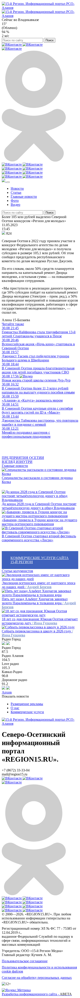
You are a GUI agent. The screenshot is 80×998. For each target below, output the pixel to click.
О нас (15, 708)
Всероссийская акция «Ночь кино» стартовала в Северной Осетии (38, 344)
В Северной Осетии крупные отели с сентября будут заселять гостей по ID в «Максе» (37, 408)
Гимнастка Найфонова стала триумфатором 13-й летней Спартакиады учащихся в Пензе (39, 332)
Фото (15, 200)
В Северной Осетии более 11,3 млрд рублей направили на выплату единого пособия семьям (38, 388)
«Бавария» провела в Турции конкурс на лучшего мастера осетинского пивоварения (39, 522)
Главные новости (24, 196)
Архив (7, 692)
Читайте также (13, 324)
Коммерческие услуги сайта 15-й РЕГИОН (39, 560)
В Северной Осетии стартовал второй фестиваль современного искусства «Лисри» (39, 538)
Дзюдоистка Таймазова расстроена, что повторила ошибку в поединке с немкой (40, 420)
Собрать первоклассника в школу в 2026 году (37, 631)
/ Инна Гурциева (44, 623)
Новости (17, 188)
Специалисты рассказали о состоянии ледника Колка (37, 480)
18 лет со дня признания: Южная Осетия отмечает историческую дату (40, 621)
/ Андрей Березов (38, 587)
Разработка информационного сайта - (37, 994)
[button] (4, 181)
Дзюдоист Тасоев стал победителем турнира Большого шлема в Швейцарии (35, 356)
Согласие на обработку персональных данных (37, 977)
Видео (15, 204)
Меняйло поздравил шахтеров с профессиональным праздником (26, 432)
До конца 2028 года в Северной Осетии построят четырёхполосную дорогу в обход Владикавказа (39, 506)
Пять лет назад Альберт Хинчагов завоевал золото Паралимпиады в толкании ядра (35, 601)
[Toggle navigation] (8, 182)
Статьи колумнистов (17, 571)
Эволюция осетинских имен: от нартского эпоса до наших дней (38, 585)
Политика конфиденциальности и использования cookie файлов (39, 969)
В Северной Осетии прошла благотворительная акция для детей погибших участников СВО (38, 368)
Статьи (16, 192)
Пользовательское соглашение (25, 961)
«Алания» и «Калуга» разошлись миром (32, 398)
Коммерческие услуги (27, 712)
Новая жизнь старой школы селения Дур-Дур (36, 378)
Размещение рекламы (27, 704)
